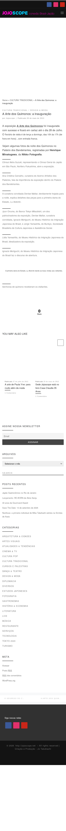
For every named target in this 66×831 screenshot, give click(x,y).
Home (5, 100)
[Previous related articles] (53, 343)
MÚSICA (6, 620)
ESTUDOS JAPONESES (14, 590)
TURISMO (7, 645)
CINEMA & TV (9, 551)
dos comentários (11, 675)
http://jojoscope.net (26, 745)
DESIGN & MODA (11, 576)
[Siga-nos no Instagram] (9, 415)
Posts (7, 670)
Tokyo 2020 (9, 640)
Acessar (5, 665)
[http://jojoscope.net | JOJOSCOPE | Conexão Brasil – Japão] (28, 12)
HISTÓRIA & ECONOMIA (15, 605)
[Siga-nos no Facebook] (3, 415)
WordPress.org (8, 680)
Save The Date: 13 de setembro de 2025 (20, 507)
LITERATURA (9, 611)
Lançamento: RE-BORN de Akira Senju (19, 497)
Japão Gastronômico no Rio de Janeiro (19, 492)
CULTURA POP (10, 556)
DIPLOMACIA (9, 581)
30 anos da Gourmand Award (15, 502)
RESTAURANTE (10, 625)
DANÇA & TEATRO (12, 571)
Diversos (8, 586)
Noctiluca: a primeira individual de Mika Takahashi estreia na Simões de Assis (32, 514)
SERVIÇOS (8, 630)
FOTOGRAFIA (9, 596)
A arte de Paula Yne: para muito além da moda (17, 386)
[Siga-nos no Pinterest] (14, 415)
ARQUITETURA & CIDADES (16, 536)
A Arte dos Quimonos (30, 126)
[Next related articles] (60, 343)
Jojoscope (10, 118)
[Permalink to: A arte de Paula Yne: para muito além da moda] (17, 364)
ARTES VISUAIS (11, 541)
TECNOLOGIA (9, 635)
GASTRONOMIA (10, 601)
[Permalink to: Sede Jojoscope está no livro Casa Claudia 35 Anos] (48, 364)
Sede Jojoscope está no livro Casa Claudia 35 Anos (47, 388)
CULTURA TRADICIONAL (21, 100)
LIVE (4, 615)
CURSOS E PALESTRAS (15, 566)
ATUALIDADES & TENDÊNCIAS (18, 546)
